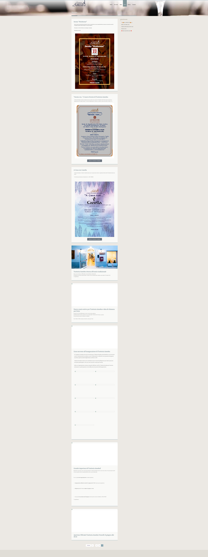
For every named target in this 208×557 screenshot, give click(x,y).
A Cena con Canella (80, 170)
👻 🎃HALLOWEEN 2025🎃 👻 (126, 22)
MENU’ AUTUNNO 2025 (125, 24)
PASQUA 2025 (123, 28)
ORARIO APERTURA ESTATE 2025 (127, 26)
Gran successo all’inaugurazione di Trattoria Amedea (92, 351)
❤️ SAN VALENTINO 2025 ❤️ (126, 30)
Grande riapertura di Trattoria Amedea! (87, 468)
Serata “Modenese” (80, 22)
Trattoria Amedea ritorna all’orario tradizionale (90, 272)
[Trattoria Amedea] (79, 3)
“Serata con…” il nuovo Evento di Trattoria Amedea (91, 97)
